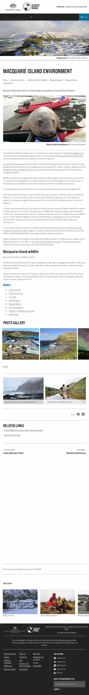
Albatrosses (13, 314)
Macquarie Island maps (12, 435)
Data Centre (23, 669)
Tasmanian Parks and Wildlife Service (18, 169)
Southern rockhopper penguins (22, 311)
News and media (9, 669)
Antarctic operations (17, 80)
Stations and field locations (37, 80)
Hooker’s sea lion (16, 293)
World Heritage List (74, 153)
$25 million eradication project (48, 242)
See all (5, 366)
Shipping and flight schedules (25, 664)
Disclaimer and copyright (38, 658)
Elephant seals (15, 290)
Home (5, 80)
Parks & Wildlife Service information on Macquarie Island (23, 430)
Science (6, 657)
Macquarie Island (56, 80)
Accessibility (37, 666)
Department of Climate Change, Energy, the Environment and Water (67, 628)
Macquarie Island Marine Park (71, 156)
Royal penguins (15, 304)
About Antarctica (10, 654)
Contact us (23, 657)
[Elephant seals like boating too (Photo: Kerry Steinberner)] (44, 119)
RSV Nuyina (8, 666)
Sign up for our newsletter (64, 679)
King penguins (14, 300)
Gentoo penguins (16, 307)
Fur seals (12, 297)
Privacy (35, 662)
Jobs (20, 660)
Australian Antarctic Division (66, 632)
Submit (56, 689)
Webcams (36, 654)
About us (22, 654)
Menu (82, 17)
